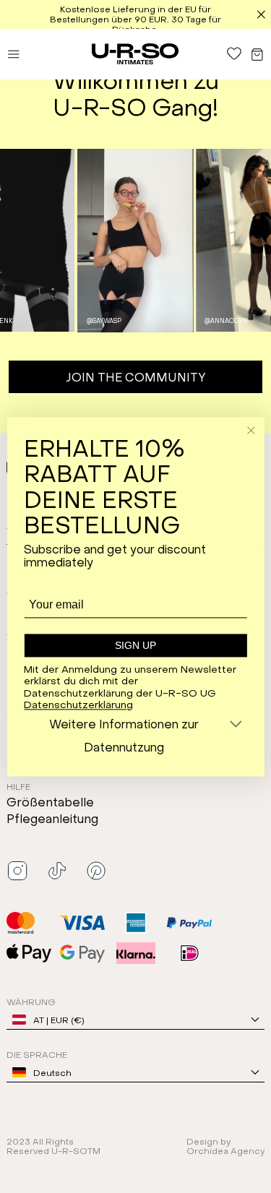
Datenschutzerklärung (78, 703)
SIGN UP (135, 646)
